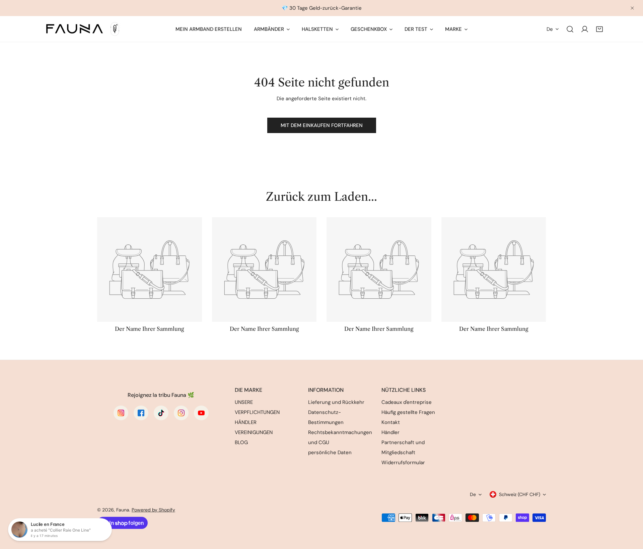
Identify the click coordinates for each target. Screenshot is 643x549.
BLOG (241, 442)
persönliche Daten (330, 452)
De (550, 29)
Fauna (122, 510)
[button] (599, 29)
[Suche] (570, 29)
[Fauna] (82, 29)
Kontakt (390, 422)
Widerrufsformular (403, 462)
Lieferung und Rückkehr (336, 402)
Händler (390, 432)
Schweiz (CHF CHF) (519, 494)
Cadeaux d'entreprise (406, 402)
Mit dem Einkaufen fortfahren (322, 125)
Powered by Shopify (153, 510)
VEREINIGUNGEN (254, 432)
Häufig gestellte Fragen (408, 412)
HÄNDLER (246, 422)
